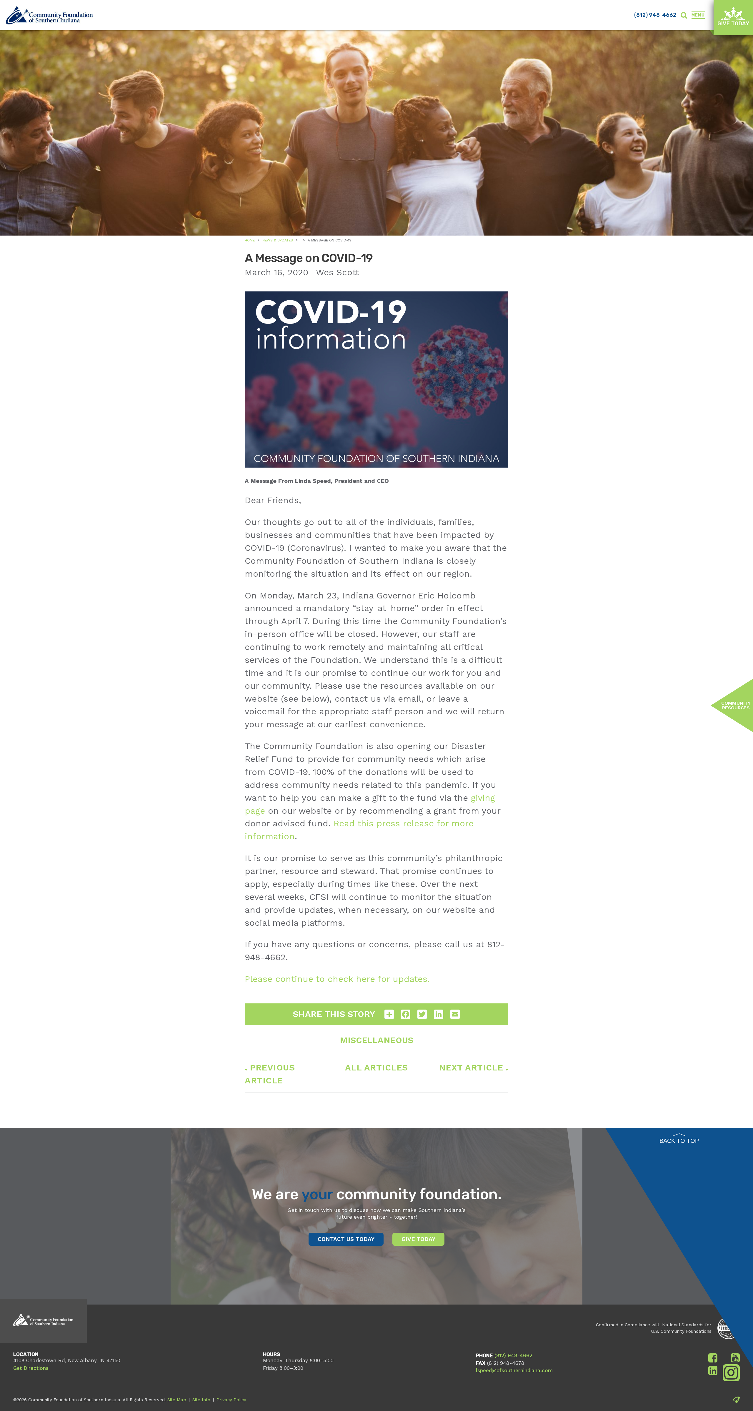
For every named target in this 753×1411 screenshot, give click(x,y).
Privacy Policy (231, 1399)
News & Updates (277, 240)
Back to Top (679, 1141)
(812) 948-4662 (655, 15)
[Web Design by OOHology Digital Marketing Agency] (736, 1401)
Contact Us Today (346, 1239)
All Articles (376, 1068)
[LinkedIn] (712, 1371)
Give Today (733, 23)
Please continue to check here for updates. (337, 979)
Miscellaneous (376, 1040)
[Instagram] (731, 1375)
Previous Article (270, 1074)
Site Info (201, 1399)
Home (250, 240)
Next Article (471, 1068)
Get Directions (31, 1368)
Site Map (176, 1399)
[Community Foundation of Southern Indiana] (49, 15)
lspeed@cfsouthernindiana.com (514, 1370)
